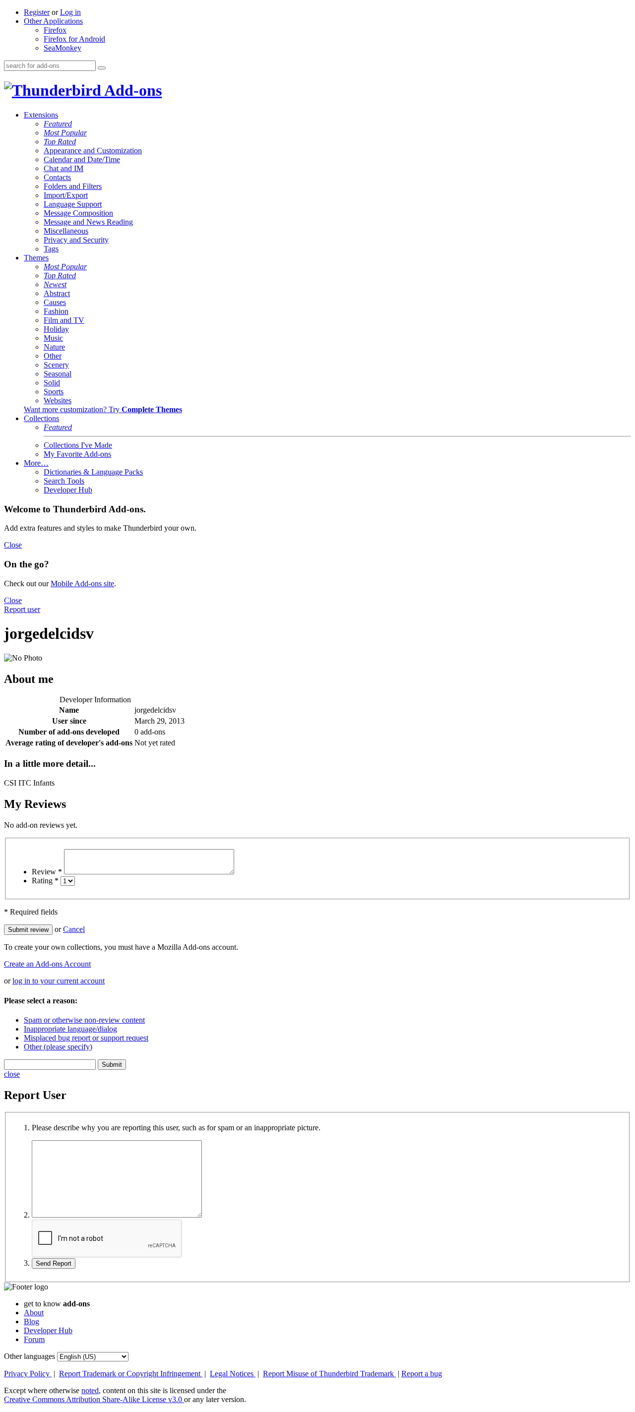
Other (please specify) (58, 1047)
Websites (57, 400)
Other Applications (53, 21)
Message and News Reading (88, 222)
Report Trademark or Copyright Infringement (130, 1373)
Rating (45, 880)
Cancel (74, 929)
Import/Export (66, 195)
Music (53, 338)
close (12, 1074)
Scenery (56, 365)
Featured (58, 124)
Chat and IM (63, 168)
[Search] (102, 67)
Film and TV (64, 320)
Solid (52, 382)
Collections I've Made (78, 445)
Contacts (57, 177)
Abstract (57, 293)
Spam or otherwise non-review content (84, 1020)
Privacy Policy (28, 1373)
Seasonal (57, 373)
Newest (55, 284)
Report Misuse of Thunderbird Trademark (329, 1373)
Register (37, 12)
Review (47, 871)
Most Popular (65, 132)
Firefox (55, 30)
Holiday (56, 329)
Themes (36, 257)
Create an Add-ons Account (47, 964)
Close (13, 545)
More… (36, 463)
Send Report (53, 1263)
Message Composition (78, 213)
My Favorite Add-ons (77, 454)
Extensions (41, 115)
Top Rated (60, 141)
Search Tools (64, 481)
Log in (70, 12)
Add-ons (131, 90)
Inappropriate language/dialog (70, 1029)
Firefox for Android (74, 39)
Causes (55, 302)
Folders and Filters (73, 186)
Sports (54, 391)
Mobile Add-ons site (82, 583)
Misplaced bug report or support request (86, 1038)
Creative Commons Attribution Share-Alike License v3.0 (94, 1399)
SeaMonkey (62, 48)
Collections (41, 418)
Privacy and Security (76, 240)
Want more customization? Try (103, 409)
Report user (22, 609)
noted (90, 1390)
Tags (51, 249)
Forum (34, 1339)
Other (53, 356)
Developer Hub (68, 490)
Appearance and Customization (93, 150)
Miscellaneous (66, 231)
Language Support (73, 204)
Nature (54, 347)
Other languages (29, 1356)
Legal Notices (232, 1373)
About (34, 1312)
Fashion (56, 311)
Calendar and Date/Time (82, 159)
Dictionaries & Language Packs (93, 472)
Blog (31, 1321)
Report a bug (421, 1373)
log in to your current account (58, 981)
